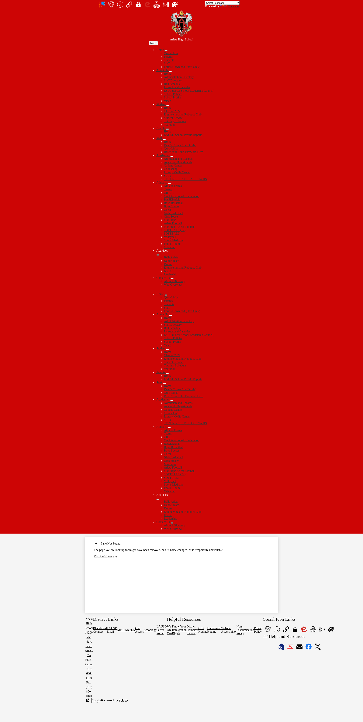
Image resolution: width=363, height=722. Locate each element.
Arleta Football (173, 223)
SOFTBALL (172, 233)
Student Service (173, 117)
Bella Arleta (171, 257)
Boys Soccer (171, 206)
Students (169, 60)
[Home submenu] (166, 50)
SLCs (167, 175)
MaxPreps (170, 220)
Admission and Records (178, 158)
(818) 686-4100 (89, 673)
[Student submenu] (167, 105)
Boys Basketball (173, 203)
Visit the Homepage (105, 556)
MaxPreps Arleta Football (179, 226)
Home (167, 73)
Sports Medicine (173, 240)
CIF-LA (169, 192)
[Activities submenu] (157, 255)
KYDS (168, 271)
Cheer (167, 209)
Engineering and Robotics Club (183, 114)
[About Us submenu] (170, 71)
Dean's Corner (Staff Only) (180, 145)
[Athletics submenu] (169, 183)
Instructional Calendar (177, 87)
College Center (173, 165)
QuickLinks (171, 53)
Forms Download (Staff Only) (182, 66)
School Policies (173, 94)
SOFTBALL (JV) (174, 230)
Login (93, 701)
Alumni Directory (174, 281)
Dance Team (171, 260)
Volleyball (170, 237)
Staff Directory (173, 80)
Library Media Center (177, 172)
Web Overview (173, 284)
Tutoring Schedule (175, 121)
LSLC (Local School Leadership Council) (189, 90)
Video (167, 100)
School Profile (172, 97)
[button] (160, 294)
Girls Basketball (173, 213)
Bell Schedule (172, 83)
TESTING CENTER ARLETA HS (185, 179)
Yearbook (169, 124)
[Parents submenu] (167, 129)
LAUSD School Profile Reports (183, 134)
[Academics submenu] (171, 156)
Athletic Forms (173, 185)
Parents (168, 56)
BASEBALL (172, 199)
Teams (168, 189)
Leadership (170, 274)
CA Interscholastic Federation (181, 196)
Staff (167, 63)
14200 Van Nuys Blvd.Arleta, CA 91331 (89, 646)
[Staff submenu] (164, 139)
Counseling (171, 168)
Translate (233, 6)
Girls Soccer (171, 216)
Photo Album (172, 243)
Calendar (169, 247)
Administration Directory (179, 77)
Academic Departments (178, 162)
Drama (168, 264)
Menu (153, 43)
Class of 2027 (172, 111)
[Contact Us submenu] (172, 278)
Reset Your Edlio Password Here (183, 151)
